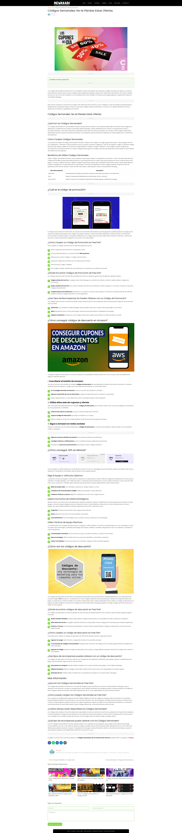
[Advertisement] (91, 21)
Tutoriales (97, 3)
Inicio (84, 3)
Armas (110, 3)
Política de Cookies (98, 831)
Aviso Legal (80, 831)
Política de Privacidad (109, 831)
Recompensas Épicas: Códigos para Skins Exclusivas (119, 760)
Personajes (117, 3)
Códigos (104, 3)
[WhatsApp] (53, 742)
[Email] (65, 742)
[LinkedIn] (57, 742)
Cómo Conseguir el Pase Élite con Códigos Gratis (62, 760)
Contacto (125, 3)
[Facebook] (49, 742)
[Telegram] (61, 742)
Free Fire (90, 3)
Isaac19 (52, 13)
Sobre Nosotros (88, 831)
